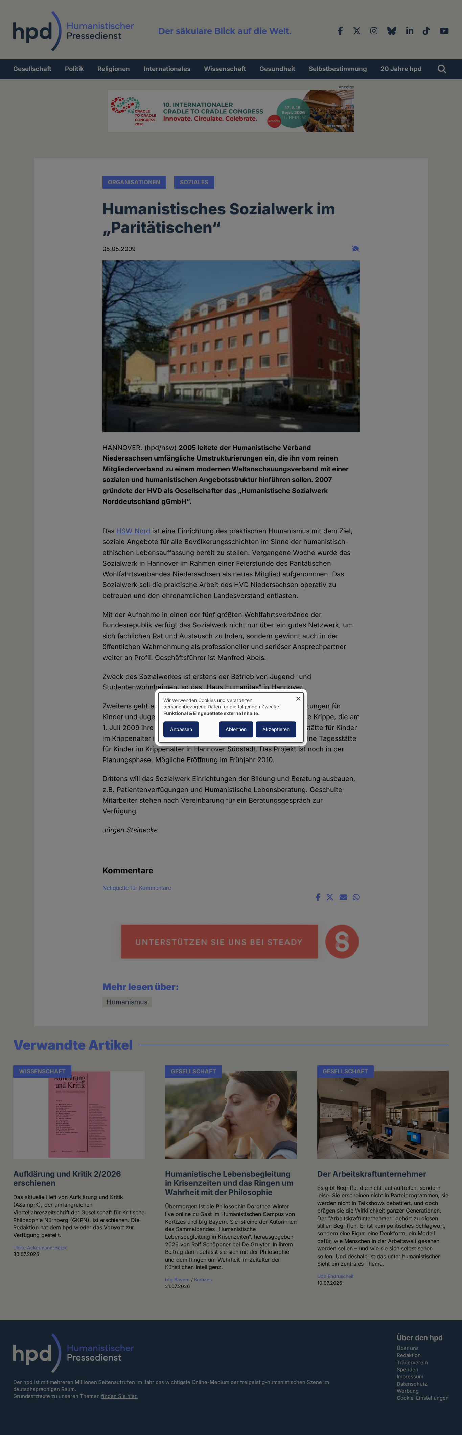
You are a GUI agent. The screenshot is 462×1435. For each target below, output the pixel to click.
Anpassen (181, 729)
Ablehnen (236, 729)
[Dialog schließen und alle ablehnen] (298, 696)
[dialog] (231, 717)
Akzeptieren (276, 729)
